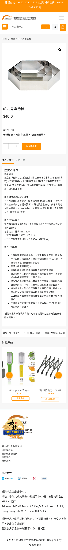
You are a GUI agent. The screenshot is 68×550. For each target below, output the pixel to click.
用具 (38, 333)
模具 (32, 333)
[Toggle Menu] (61, 18)
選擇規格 (20, 399)
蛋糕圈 (61, 333)
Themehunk (34, 545)
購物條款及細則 (9, 454)
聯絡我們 (6, 457)
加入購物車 (31, 146)
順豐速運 (14, 212)
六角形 (54, 333)
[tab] (8, 160)
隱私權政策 (7, 450)
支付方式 (20, 160)
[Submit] (45, 26)
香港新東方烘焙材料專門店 (31, 540)
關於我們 (6, 461)
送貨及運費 (8, 160)
